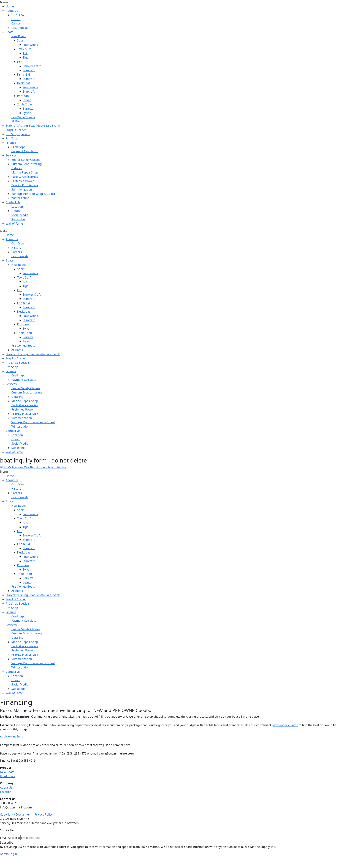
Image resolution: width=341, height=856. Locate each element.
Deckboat (23, 83)
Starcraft (29, 70)
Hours (15, 211)
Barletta (28, 109)
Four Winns (30, 45)
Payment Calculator (24, 151)
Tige (25, 57)
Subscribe (18, 219)
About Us (12, 11)
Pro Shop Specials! (18, 134)
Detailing (17, 168)
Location (17, 206)
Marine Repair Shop (24, 172)
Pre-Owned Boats (23, 117)
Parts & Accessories (24, 177)
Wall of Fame (14, 223)
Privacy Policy (43, 814)
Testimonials (19, 28)
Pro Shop (12, 138)
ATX (25, 53)
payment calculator (285, 725)
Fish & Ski (23, 74)
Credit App (18, 147)
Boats (9, 32)
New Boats (18, 36)
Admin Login (8, 854)
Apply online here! (12, 736)
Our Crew (17, 15)
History (16, 19)
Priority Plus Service (24, 185)
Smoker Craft (32, 66)
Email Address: (10, 838)
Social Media (19, 215)
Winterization (20, 198)
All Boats (17, 121)
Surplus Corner (16, 130)
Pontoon (23, 96)
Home (10, 6)
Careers (16, 23)
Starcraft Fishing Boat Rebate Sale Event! (33, 126)
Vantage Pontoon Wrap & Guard (33, 194)
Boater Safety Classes (25, 160)
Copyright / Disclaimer (15, 814)
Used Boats (7, 776)
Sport (21, 40)
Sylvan (27, 100)
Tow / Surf (24, 49)
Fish (19, 62)
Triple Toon (24, 104)
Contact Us (13, 202)
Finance (11, 143)
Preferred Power (22, 181)
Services (11, 155)
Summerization (21, 189)
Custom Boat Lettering (26, 164)
